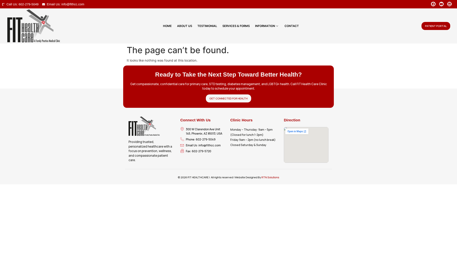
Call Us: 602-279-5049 (22, 4)
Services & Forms (236, 26)
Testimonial (207, 26)
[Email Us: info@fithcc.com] (43, 4)
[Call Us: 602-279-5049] (3, 4)
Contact (292, 26)
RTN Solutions (270, 177)
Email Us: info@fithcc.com (65, 4)
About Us (184, 26)
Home (167, 26)
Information (265, 26)
